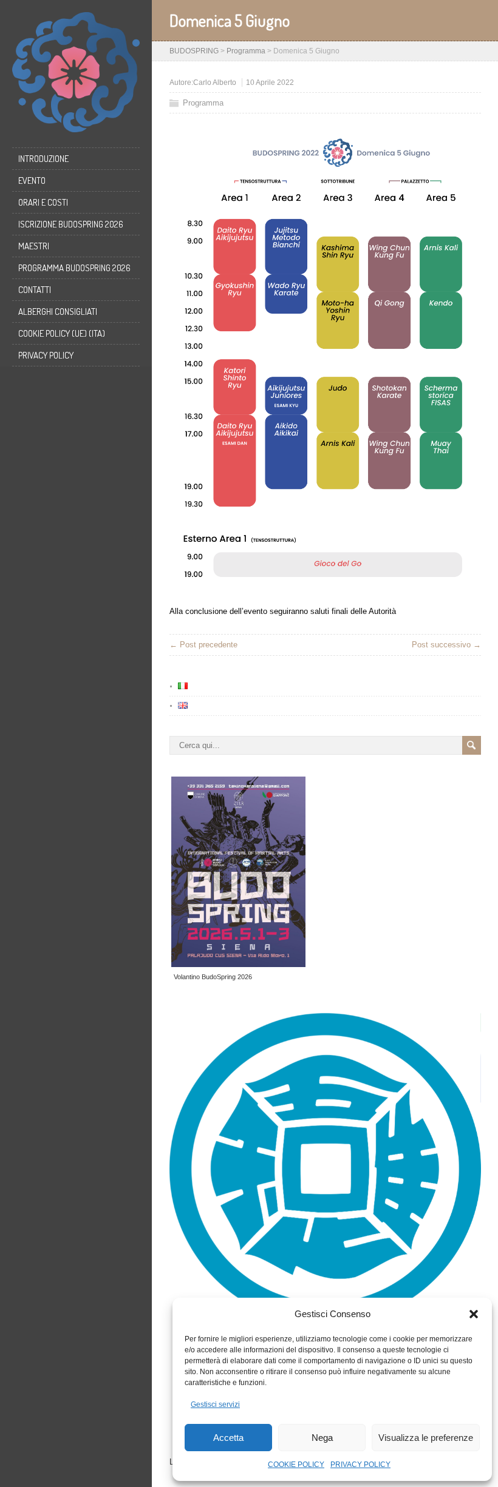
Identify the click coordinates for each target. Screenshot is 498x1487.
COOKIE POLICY (296, 1464)
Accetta (228, 1437)
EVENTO (32, 180)
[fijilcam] (328, 1075)
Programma (203, 102)
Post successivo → (446, 644)
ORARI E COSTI (43, 202)
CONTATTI (34, 289)
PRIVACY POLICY (360, 1464)
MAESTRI (33, 246)
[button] (474, 1314)
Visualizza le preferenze (425, 1437)
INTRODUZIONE (43, 158)
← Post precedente (203, 644)
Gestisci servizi (215, 1404)
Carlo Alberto (214, 82)
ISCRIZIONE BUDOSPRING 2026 (70, 224)
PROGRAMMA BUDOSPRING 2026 (74, 268)
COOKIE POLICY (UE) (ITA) (61, 333)
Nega (322, 1437)
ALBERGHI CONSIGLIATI (57, 311)
